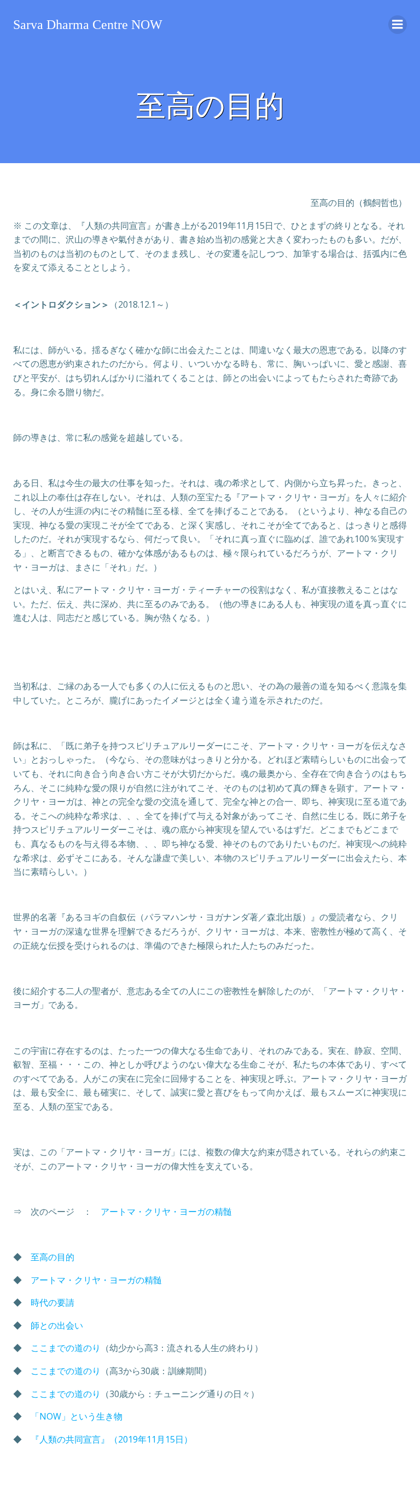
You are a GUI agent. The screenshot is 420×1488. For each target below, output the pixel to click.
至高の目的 (52, 1257)
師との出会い (57, 1325)
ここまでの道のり (66, 1348)
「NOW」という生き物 (76, 1416)
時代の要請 (52, 1302)
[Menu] (397, 24)
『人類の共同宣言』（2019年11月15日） (111, 1439)
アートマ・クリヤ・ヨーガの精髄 (166, 1212)
